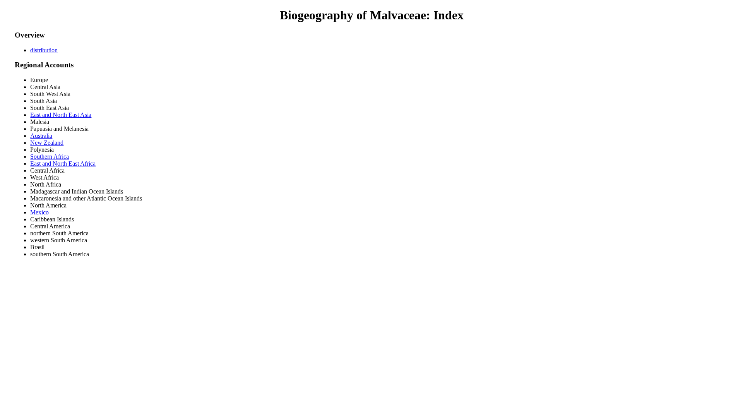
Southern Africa (49, 156)
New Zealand (46, 142)
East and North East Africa (63, 163)
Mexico (39, 212)
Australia (41, 135)
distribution (44, 50)
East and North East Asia (60, 114)
